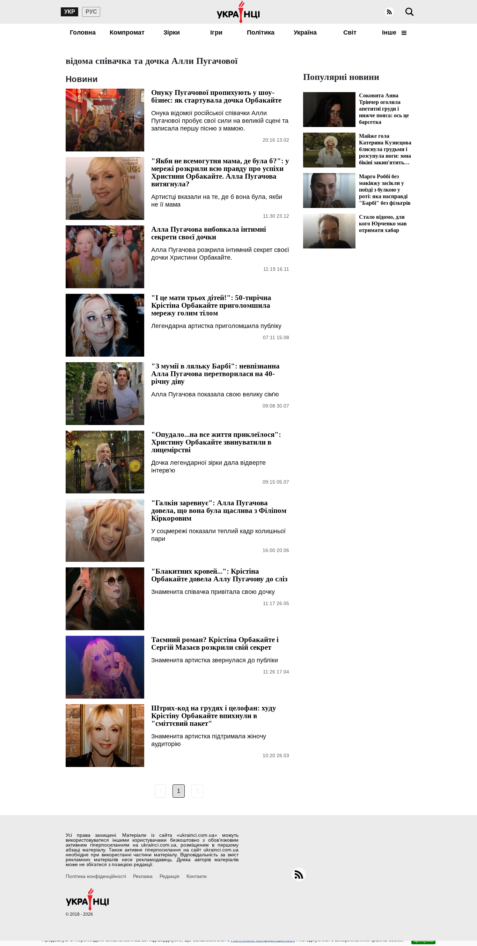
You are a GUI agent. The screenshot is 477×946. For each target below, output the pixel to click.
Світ (350, 32)
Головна (83, 32)
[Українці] (238, 12)
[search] (410, 12)
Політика (260, 32)
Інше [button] (390, 32)
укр (69, 12)
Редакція (169, 876)
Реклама (143, 876)
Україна (305, 32)
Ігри (216, 32)
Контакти (196, 876)
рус (91, 12)
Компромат (127, 32)
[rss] (389, 11)
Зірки (171, 32)
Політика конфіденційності (96, 876)
